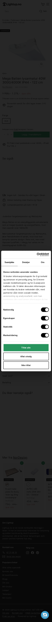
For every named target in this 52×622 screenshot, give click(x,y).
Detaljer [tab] (26, 262)
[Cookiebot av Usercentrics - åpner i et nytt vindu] (37, 254)
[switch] (45, 318)
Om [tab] (42, 262)
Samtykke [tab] (9, 262)
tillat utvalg (26, 356)
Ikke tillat (26, 365)
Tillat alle (26, 347)
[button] (45, 615)
